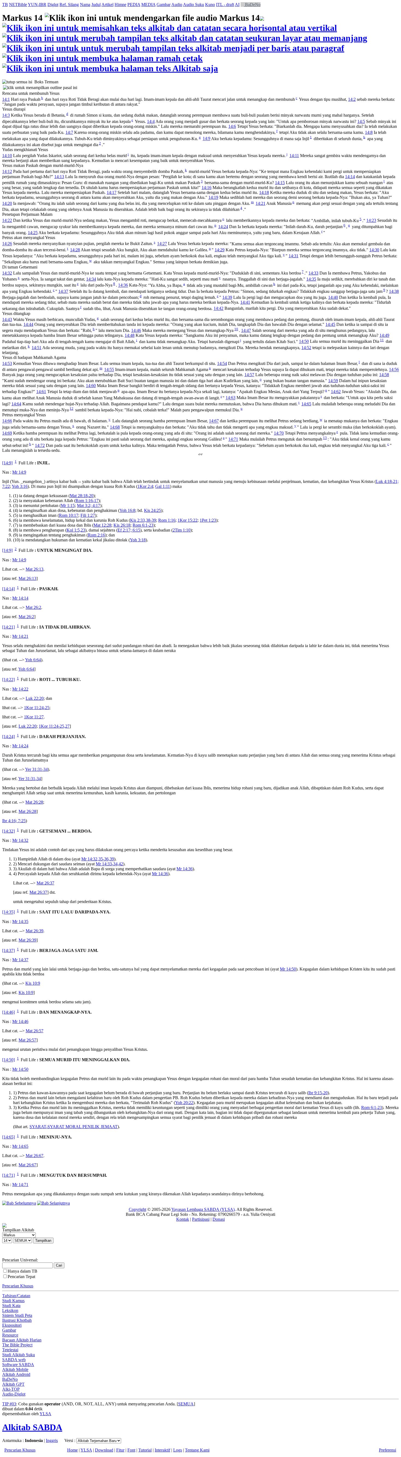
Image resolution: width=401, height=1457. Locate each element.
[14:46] (8, 1012)
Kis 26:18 (121, 525)
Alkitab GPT (13, 1384)
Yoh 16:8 (127, 510)
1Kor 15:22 (187, 520)
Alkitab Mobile (15, 1369)
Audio (176, 4)
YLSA (45, 1413)
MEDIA (148, 4)
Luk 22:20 (35, 698)
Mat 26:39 (34, 930)
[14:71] (8, 1175)
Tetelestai (10, 1349)
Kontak (182, 1219)
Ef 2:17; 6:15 (129, 530)
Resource (10, 1335)
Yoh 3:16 (20, 486)
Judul (96, 4)
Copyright (137, 1209)
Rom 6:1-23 (143, 525)
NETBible (18, 4)
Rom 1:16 (166, 520)
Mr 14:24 (20, 746)
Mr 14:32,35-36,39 (97, 859)
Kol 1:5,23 (76, 530)
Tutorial (145, 1450)
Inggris (52, 1440)
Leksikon (10, 1310)
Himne (120, 4)
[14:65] (8, 1137)
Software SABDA (18, 1364)
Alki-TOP (11, 1389)
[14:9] (7, 463)
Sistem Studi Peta (17, 1315)
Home (72, 1450)
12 (71, 408)
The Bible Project (17, 1345)
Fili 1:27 (87, 515)
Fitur (120, 1450)
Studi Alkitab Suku (18, 1354)
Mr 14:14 (20, 598)
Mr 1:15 (68, 505)
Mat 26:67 (34, 1155)
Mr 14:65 (20, 1146)
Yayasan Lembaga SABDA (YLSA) (203, 1209)
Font (131, 1450)
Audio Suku (193, 4)
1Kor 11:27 (34, 717)
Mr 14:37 (20, 959)
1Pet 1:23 (208, 520)
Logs (177, 1450)
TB (5, 4)
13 (325, 438)
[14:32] (8, 831)
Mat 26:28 (34, 802)
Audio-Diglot (13, 1394)
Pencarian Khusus (17, 1286)
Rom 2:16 (96, 535)
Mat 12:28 (102, 525)
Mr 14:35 (20, 921)
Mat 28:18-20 (81, 495)
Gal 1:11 (162, 486)
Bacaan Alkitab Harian (21, 1340)
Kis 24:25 (152, 510)
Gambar (163, 4)
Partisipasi (201, 1219)
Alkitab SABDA (32, 1427)
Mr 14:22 (20, 689)
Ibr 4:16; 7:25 (14, 820)
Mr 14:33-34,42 (109, 864)
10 (236, 329)
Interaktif (162, 1450)
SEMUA (186, 1404)
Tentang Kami (197, 1450)
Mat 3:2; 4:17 (88, 505)
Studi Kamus (13, 1300)
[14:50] (8, 1060)
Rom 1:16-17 (87, 500)
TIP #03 (9, 1404)
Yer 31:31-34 (36, 769)
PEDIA (133, 4)
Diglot (52, 4)
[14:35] (8, 912)
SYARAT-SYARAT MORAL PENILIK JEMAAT (73, 1126)
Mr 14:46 (20, 1021)
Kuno (210, 4)
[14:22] (8, 679)
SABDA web (14, 1359)
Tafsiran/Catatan (16, 1295)
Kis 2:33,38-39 (143, 520)
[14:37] (8, 950)
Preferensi (387, 1450)
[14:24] (8, 736)
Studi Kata (11, 1305)
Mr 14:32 (20, 840)
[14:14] (8, 588)
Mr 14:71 (20, 1184)
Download (104, 1450)
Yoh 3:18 (138, 540)
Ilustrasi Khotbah (17, 1320)
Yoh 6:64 (33, 659)
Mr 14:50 (288, 969)
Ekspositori (12, 1325)
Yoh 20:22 (184, 1102)
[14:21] (8, 627)
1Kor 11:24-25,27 (54, 726)
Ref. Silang (69, 4)
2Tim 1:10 (181, 530)
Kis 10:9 (32, 983)
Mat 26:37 (45, 883)
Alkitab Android (16, 1374)
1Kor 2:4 (145, 486)
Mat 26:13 (34, 569)
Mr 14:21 (20, 636)
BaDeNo (252, 4)
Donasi (219, 1219)
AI (237, 4)
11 (382, 340)
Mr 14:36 (184, 868)
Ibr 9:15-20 (318, 1092)
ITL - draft (225, 4)
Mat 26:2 (33, 607)
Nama (85, 4)
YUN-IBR (37, 4)
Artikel (107, 4)
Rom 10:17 (68, 515)
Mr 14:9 (19, 472)
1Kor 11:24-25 (36, 707)
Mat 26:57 (34, 1030)
